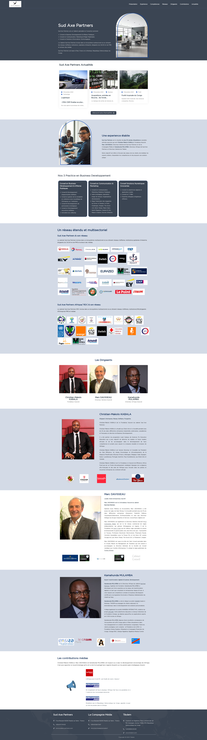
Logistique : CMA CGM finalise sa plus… (73, 100)
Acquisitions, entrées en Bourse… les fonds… (101, 96)
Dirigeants (174, 4)
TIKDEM (137, 601)
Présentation (133, 4)
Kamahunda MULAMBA (133, 398)
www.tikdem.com (131, 733)
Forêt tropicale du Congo (132, 95)
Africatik (111, 612)
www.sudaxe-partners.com (64, 728)
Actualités (195, 4)
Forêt (139, 92)
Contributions (184, 4)
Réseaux (165, 4)
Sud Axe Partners (109, 505)
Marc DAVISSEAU (103, 397)
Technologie (66, 94)
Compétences (154, 4)
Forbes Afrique (108, 550)
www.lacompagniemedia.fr (99, 728)
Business (110, 92)
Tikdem (132, 737)
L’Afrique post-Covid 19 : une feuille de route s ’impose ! (103, 679)
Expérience (143, 4)
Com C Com (117, 528)
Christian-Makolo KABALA (73, 398)
